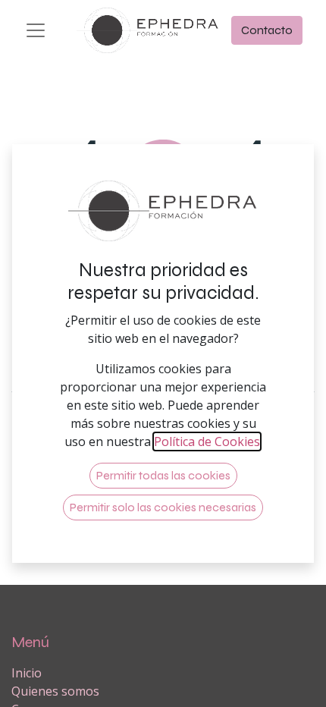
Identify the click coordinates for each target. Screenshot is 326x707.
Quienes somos (55, 691)
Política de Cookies (207, 441)
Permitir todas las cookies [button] (163, 475)
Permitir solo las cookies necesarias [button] (163, 507)
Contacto (267, 30)
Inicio (26, 673)
